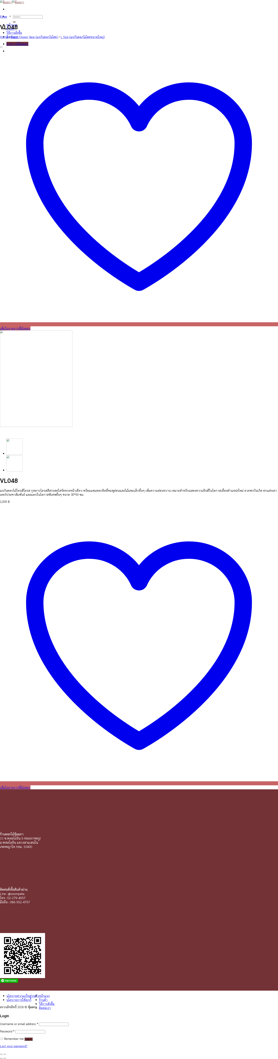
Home (4, 37)
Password (7, 1031)
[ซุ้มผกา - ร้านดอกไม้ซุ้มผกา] (12, 2)
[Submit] (14, 21)
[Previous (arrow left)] (1, 1058)
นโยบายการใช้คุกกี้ (18, 1000)
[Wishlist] (1, 46)
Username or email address (19, 1024)
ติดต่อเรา (45, 1008)
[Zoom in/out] (4, 1054)
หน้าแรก (44, 996)
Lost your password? (13, 1046)
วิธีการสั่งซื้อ (14, 33)
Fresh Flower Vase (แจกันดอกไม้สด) (34, 37)
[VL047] (14, 470)
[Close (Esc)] (1, 1054)
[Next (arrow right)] (4, 1058)
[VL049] (14, 453)
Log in (28, 1039)
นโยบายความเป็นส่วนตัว (22, 996)
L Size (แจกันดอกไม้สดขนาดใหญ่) (83, 37)
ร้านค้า (43, 1000)
